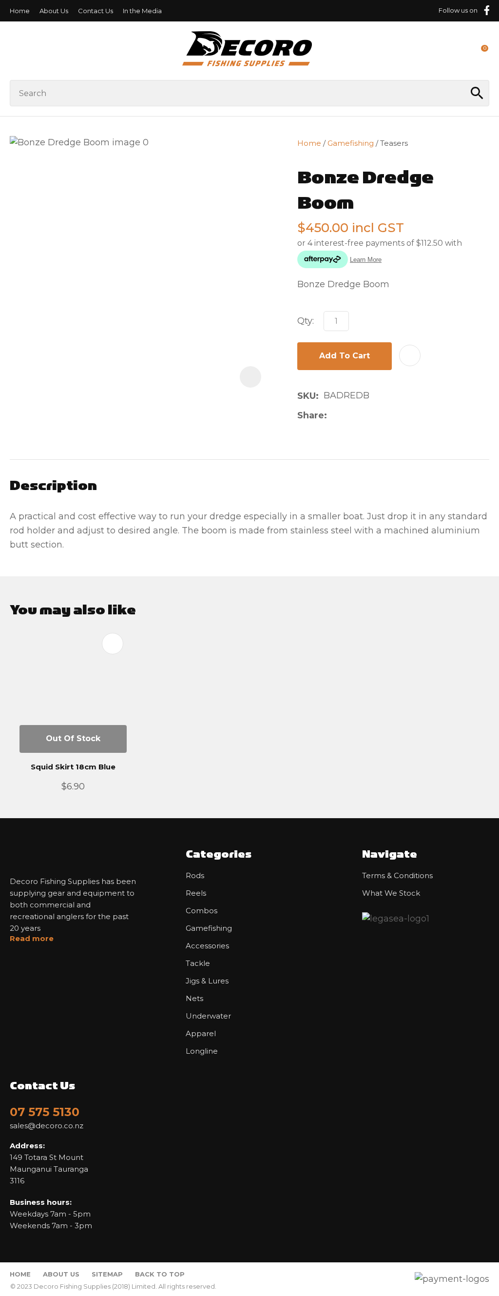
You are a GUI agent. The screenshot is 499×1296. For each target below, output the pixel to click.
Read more (32, 938)
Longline (202, 1051)
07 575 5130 (44, 1112)
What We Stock (391, 893)
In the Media (142, 11)
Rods (195, 875)
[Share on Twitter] (347, 415)
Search (477, 93)
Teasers (394, 143)
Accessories (207, 946)
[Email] (362, 415)
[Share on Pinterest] (378, 415)
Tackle (198, 963)
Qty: (305, 320)
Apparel (201, 1033)
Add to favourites (112, 643)
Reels (196, 893)
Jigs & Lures (207, 981)
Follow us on (458, 10)
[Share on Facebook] (333, 415)
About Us (53, 11)
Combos (201, 910)
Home (20, 11)
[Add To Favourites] (410, 355)
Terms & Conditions (397, 875)
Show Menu (15, 50)
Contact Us (95, 11)
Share (310, 415)
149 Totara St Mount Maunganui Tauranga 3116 (49, 1163)
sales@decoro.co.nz (46, 1125)
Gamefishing (350, 143)
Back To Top (160, 1274)
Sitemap (107, 1274)
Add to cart (344, 355)
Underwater (208, 1016)
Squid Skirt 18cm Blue (73, 766)
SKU (306, 396)
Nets (194, 998)
